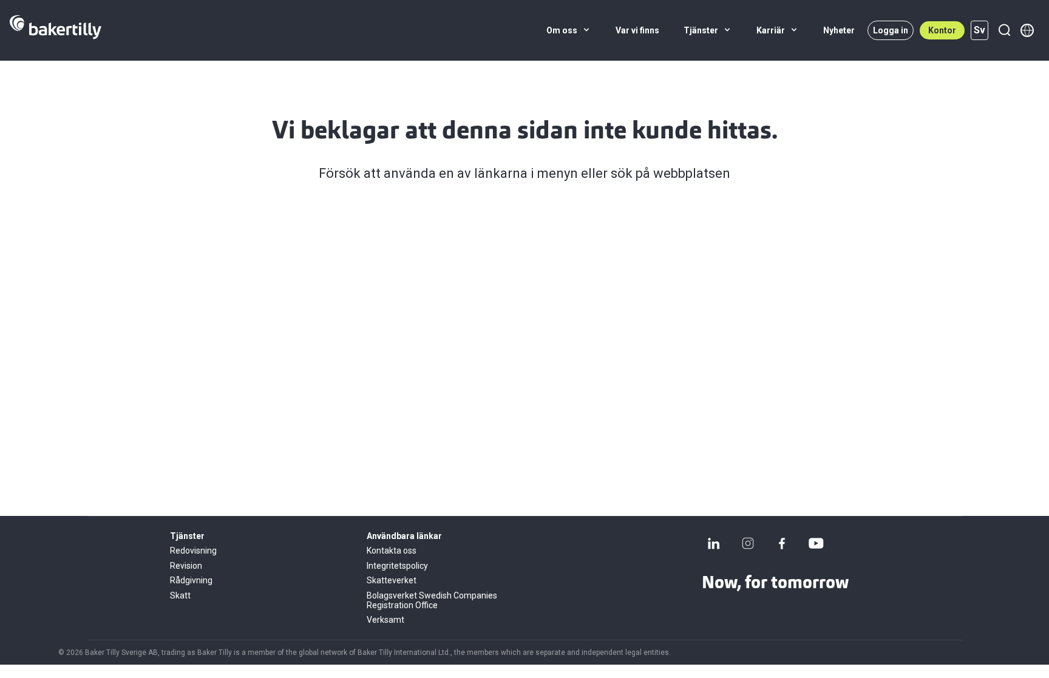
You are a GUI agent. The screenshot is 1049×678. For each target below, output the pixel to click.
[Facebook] (782, 543)
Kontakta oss (391, 550)
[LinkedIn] (714, 543)
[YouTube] (816, 543)
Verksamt (385, 620)
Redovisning (193, 550)
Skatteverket (391, 580)
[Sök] (1004, 30)
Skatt (180, 595)
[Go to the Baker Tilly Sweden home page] (55, 30)
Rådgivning (191, 580)
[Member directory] (1027, 30)
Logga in (890, 30)
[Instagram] (748, 543)
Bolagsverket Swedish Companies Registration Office (432, 600)
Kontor (942, 30)
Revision (186, 566)
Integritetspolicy (397, 566)
